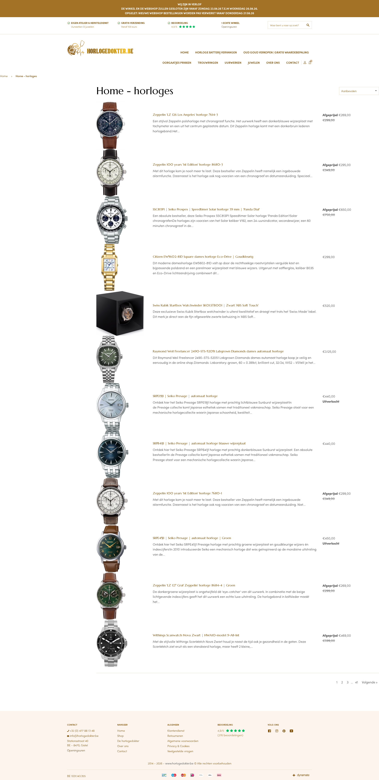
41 (356, 682)
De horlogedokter (128, 741)
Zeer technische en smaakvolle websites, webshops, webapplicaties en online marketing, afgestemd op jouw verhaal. (302, 776)
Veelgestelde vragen (180, 751)
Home (184, 52)
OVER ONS (273, 62)
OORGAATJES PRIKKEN (176, 62)
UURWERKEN (233, 62)
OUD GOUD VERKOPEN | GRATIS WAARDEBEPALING (276, 52)
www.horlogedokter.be (179, 763)
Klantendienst (175, 730)
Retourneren (175, 736)
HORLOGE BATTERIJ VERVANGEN (216, 52)
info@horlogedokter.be (84, 736)
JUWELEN (254, 62)
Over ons (123, 746)
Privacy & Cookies (178, 746)
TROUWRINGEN (208, 62)
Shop (120, 736)
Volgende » (369, 682)
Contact (122, 751)
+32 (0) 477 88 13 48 (82, 730)
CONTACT (292, 62)
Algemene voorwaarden (182, 741)
